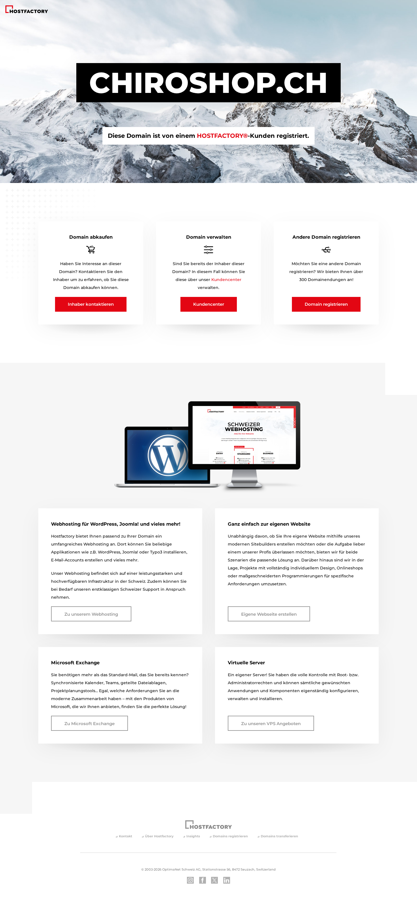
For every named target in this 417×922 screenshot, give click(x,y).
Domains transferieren (279, 836)
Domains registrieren (230, 836)
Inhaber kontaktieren (91, 304)
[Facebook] (202, 880)
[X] (214, 880)
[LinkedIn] (226, 880)
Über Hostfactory (159, 836)
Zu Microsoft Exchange (89, 723)
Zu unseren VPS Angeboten (271, 723)
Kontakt (125, 836)
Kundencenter (226, 279)
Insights (193, 836)
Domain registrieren (326, 304)
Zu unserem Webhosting (91, 614)
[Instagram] (190, 880)
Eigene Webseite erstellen (269, 614)
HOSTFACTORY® (222, 136)
